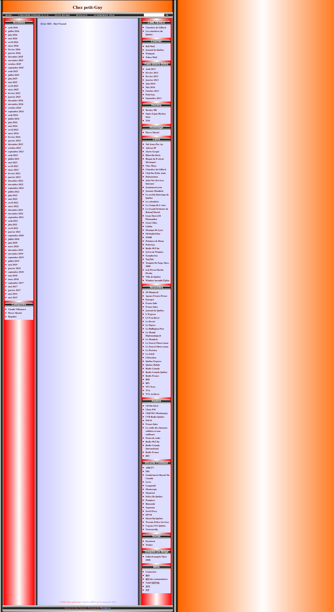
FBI (147, 471)
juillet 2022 (13, 191)
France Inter (152, 306)
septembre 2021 (16, 217)
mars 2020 (13, 246)
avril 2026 (13, 42)
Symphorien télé (104, 15)
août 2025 (13, 71)
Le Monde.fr (152, 339)
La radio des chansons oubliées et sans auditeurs (156, 431)
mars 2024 (13, 133)
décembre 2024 (15, 100)
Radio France (152, 375)
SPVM (149, 514)
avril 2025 (13, 85)
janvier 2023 (14, 177)
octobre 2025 (14, 63)
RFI (147, 383)
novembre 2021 (15, 213)
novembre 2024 (15, 104)
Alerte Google (152, 151)
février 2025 (14, 93)
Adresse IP (151, 147)
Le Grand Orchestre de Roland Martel (157, 210)
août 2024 (13, 115)
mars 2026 (13, 45)
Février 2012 (152, 72)
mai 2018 (12, 275)
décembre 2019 (15, 250)
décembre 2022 (15, 180)
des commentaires (157, 579)
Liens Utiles (151, 222)
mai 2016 (12, 293)
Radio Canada (153, 368)
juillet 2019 (13, 260)
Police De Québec (154, 496)
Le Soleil (150, 353)
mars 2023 (13, 169)
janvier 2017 (14, 290)
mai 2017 (12, 286)
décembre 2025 (15, 56)
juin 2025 (12, 78)
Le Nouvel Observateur (157, 342)
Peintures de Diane (155, 241)
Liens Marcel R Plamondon (153, 217)
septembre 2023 (16, 151)
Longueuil (151, 485)
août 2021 (13, 220)
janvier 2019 (14, 268)
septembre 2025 (16, 67)
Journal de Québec (155, 49)
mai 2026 (12, 38)
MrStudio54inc (153, 233)
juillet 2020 (13, 239)
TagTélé (150, 259)
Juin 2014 (150, 83)
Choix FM (151, 409)
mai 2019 (12, 264)
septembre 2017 (16, 282)
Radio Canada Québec (157, 372)
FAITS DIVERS (62, 15)
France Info (151, 303)
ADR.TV (150, 467)
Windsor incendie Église (157, 280)
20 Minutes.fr (152, 292)
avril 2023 (13, 166)
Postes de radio (153, 438)
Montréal (150, 492)
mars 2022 (13, 206)
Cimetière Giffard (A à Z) (33, 15)
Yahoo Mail (151, 57)
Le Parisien (151, 350)
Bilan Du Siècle (153, 155)
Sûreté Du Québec (154, 518)
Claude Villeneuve (17, 309)
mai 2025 (12, 82)
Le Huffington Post (155, 328)
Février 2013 (152, 76)
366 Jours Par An (154, 144)
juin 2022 (12, 195)
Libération (151, 357)
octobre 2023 (14, 147)
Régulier (12, 316)
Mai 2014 (150, 87)
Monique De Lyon (154, 230)
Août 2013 (151, 69)
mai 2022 (12, 198)
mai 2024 (12, 126)
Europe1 (150, 299)
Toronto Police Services (157, 522)
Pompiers (150, 500)
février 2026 (14, 49)
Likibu (149, 226)
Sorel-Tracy (151, 511)
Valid (153, 582)
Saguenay (150, 507)
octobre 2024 (14, 107)
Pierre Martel (15, 312)
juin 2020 (12, 242)
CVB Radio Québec (155, 416)
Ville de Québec (153, 276)
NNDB (149, 237)
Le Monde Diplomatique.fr (153, 334)
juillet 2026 (13, 31)
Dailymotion (152, 176)
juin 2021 (12, 224)
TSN (148, 120)
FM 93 (149, 420)
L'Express (151, 314)
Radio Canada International (153, 446)
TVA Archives (152, 394)
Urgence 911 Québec (156, 525)
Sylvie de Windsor (155, 251)
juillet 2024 (13, 118)
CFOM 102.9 (152, 405)
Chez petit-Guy (87, 7)
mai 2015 (12, 297)
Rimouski (150, 503)
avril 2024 (13, 129)
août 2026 (13, 27)
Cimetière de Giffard (156, 27)
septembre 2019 (16, 257)
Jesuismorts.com (154, 187)
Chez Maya (151, 165)
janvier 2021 (14, 231)
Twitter (149, 544)
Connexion (151, 571)
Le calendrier (152, 201)
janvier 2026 (14, 53)
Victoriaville (152, 529)
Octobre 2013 (152, 90)
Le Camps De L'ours (156, 205)
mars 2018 (13, 279)
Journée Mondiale (155, 190)
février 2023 (14, 173)
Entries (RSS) (89, 601)
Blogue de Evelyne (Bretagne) (155, 160)
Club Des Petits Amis (156, 173)
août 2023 (13, 155)
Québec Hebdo (153, 364)
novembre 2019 (15, 253)
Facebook (150, 541)
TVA (148, 390)
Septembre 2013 (153, 98)
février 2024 (14, 136)
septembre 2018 (16, 271)
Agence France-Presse (156, 295)
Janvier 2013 (152, 79)
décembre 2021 (15, 209)
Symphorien (152, 255)
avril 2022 (13, 202)
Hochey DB (151, 110)
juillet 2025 (13, 74)
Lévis (148, 481)
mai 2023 (12, 162)
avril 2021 (13, 228)
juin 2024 (12, 122)
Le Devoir (150, 321)
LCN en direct (152, 317)
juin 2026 (12, 34)
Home (9, 15)
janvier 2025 (14, 96)
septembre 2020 (16, 235)
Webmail (150, 53)
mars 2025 (13, 89)
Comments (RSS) (108, 601)
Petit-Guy (82, 15)
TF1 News (150, 386)
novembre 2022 (15, 184)
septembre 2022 (16, 188)
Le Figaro (151, 325)
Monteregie (151, 489)
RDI (148, 379)
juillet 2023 (13, 158)
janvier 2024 (14, 140)
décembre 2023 (15, 144)
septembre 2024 (16, 111)
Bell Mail (150, 46)
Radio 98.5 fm (152, 248)
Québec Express (153, 361)
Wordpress (105, 607)
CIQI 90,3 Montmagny (157, 413)
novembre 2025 (15, 60)
